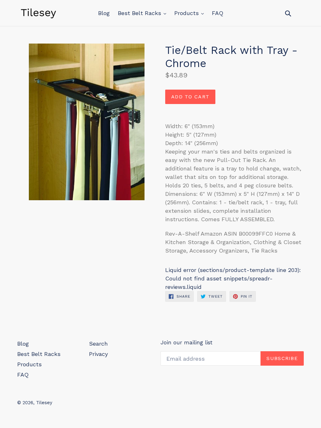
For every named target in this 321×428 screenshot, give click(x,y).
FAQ (217, 13)
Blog (104, 13)
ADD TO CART (190, 97)
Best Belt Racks (140, 13)
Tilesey (44, 402)
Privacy (98, 354)
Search (98, 343)
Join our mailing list (186, 342)
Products (187, 13)
